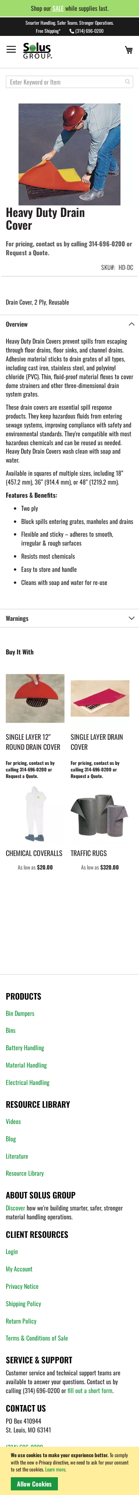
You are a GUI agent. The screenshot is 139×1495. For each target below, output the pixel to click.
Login (12, 1251)
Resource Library (25, 1173)
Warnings (17, 618)
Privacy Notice (22, 1286)
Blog (11, 1138)
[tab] (69, 324)
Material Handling (26, 1065)
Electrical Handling (27, 1082)
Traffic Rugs (89, 853)
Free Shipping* (48, 30)
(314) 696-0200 (89, 30)
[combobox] (69, 82)
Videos (13, 1121)
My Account (19, 1268)
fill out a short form (90, 1390)
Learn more (55, 1469)
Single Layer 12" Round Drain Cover (33, 742)
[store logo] (52, 50)
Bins (10, 1030)
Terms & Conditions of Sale (37, 1337)
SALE (58, 8)
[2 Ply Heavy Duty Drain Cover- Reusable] (69, 154)
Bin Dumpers (20, 1013)
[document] (71, 1470)
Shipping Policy (23, 1303)
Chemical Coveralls (34, 853)
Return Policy (21, 1320)
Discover (15, 1207)
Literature (17, 1156)
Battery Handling (25, 1047)
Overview (17, 324)
